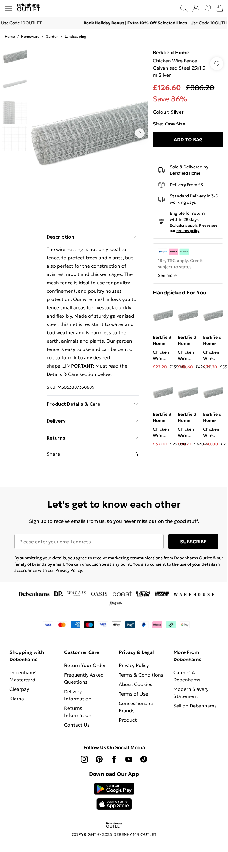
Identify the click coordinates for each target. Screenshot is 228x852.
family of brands (30, 564)
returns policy (188, 230)
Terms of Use (133, 694)
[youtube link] (128, 759)
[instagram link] (84, 759)
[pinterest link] (99, 759)
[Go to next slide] (140, 133)
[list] (88, 133)
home (10, 36)
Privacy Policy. (69, 570)
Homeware (30, 36)
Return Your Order (85, 665)
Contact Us (77, 725)
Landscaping (75, 36)
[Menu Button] (8, 8)
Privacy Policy (134, 665)
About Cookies (135, 684)
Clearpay (19, 689)
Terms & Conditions (141, 675)
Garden (52, 36)
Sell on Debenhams (195, 706)
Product (128, 720)
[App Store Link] (114, 796)
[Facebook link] (114, 759)
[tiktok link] (143, 759)
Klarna (17, 699)
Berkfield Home (171, 52)
